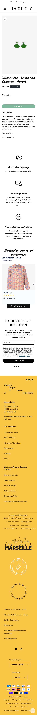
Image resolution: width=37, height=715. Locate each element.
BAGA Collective (11, 620)
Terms (28, 356)
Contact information (11, 529)
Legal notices (9, 480)
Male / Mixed (9, 438)
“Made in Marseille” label (15, 610)
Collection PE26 (11, 432)
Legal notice (25, 525)
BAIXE (17, 515)
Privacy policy (28, 518)
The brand (8, 625)
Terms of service (13, 522)
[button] (4, 8)
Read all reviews (18, 306)
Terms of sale (14, 525)
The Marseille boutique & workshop (15, 632)
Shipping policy (26, 522)
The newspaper (10, 638)
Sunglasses (8, 448)
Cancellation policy (28, 529)
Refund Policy (10, 491)
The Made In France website (16, 615)
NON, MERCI (18, 367)
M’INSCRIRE (18, 361)
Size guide (6, 95)
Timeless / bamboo (12, 443)
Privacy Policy (22, 356)
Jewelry (7, 453)
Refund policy (16, 518)
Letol (6, 459)
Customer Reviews (11, 467)
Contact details (11, 475)
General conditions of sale (15, 501)
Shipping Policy (11, 496)
